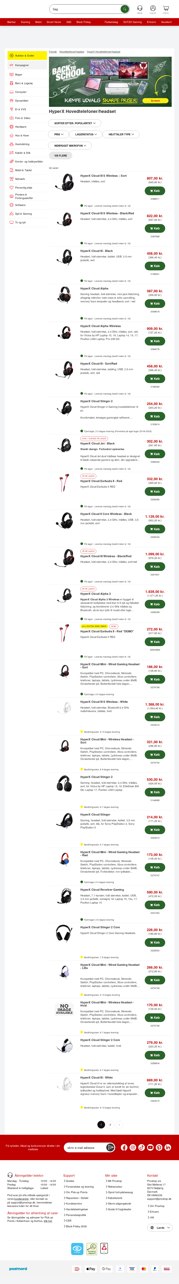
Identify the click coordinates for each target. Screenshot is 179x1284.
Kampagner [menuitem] (22, 65)
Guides (70, 1181)
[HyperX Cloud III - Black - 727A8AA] (64, 257)
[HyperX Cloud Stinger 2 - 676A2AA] (64, 783)
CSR (68, 1220)
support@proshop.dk (23, 1202)
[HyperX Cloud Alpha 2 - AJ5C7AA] (64, 596)
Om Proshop (157, 1206)
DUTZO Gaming (132, 22)
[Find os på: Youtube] (150, 1147)
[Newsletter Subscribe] (110, 1147)
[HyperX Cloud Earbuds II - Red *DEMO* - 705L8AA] (64, 633)
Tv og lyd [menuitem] (20, 222)
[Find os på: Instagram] (132, 1147)
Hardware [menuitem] (20, 126)
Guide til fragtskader (119, 1209)
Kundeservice (74, 1203)
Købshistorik (115, 1198)
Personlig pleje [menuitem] (23, 187)
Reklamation (115, 1186)
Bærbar (11, 22)
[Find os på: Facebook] (124, 1147)
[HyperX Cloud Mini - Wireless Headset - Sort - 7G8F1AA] (64, 746)
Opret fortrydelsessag (120, 1192)
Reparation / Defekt (77, 1198)
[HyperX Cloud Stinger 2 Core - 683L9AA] (64, 934)
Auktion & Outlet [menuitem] (24, 55)
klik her (48, 1221)
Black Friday (84, 22)
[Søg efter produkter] (125, 9)
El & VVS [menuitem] (20, 109)
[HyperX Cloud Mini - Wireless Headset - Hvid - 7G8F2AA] (64, 1009)
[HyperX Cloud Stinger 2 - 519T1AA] (64, 408)
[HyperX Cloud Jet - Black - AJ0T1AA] (64, 445)
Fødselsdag (111, 22)
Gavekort (166, 22)
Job (152, 1217)
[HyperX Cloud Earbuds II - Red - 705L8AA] (64, 483)
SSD (68, 22)
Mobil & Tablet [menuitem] (23, 170)
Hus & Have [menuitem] (22, 135)
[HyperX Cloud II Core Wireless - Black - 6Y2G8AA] (64, 520)
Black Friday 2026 (76, 1226)
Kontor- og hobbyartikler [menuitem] (29, 161)
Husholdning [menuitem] (22, 144)
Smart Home (54, 22)
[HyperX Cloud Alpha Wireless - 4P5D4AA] (64, 333)
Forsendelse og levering (80, 1186)
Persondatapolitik (76, 1215)
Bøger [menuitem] (18, 74)
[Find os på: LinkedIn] (167, 1147)
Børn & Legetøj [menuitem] (24, 83)
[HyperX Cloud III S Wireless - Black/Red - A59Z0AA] (64, 220)
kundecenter (21, 1198)
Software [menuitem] (20, 205)
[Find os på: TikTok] (141, 1147)
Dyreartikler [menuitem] (21, 100)
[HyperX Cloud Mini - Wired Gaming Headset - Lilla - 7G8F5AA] (64, 971)
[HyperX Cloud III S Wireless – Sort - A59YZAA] (64, 182)
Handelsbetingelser (77, 1209)
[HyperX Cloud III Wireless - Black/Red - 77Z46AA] (64, 558)
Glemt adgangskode (119, 1203)
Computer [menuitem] (21, 92)
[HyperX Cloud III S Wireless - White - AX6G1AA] (64, 708)
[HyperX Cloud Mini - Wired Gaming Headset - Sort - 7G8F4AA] (64, 671)
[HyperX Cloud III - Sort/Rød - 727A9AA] (64, 370)
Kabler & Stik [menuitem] (22, 152)
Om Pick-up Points (76, 1192)
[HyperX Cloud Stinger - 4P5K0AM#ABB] (64, 821)
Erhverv (151, 22)
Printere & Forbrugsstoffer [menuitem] (24, 196)
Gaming (25, 22)
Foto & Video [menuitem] (22, 118)
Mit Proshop (115, 1181)
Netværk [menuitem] (20, 179)
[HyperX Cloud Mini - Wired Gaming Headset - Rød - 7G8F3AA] (64, 859)
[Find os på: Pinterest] (159, 1147)
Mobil (38, 22)
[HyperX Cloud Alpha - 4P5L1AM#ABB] (64, 295)
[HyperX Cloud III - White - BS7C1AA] (64, 1084)
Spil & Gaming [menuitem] (23, 213)
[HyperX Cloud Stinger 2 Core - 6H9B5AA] (64, 1046)
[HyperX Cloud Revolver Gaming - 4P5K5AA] (64, 896)
